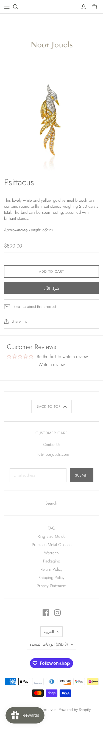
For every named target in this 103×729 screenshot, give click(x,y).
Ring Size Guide (52, 536)
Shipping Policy (51, 578)
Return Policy (51, 569)
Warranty (51, 553)
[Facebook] (46, 612)
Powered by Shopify (75, 709)
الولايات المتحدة (49, 644)
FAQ (51, 528)
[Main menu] (7, 7)
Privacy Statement (51, 586)
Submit (81, 475)
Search (51, 503)
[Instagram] (57, 612)
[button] (51, 406)
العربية (48, 631)
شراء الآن (51, 288)
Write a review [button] (51, 364)
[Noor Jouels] (51, 40)
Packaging (51, 561)
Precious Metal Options (51, 545)
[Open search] (15, 7)
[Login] (84, 7)
